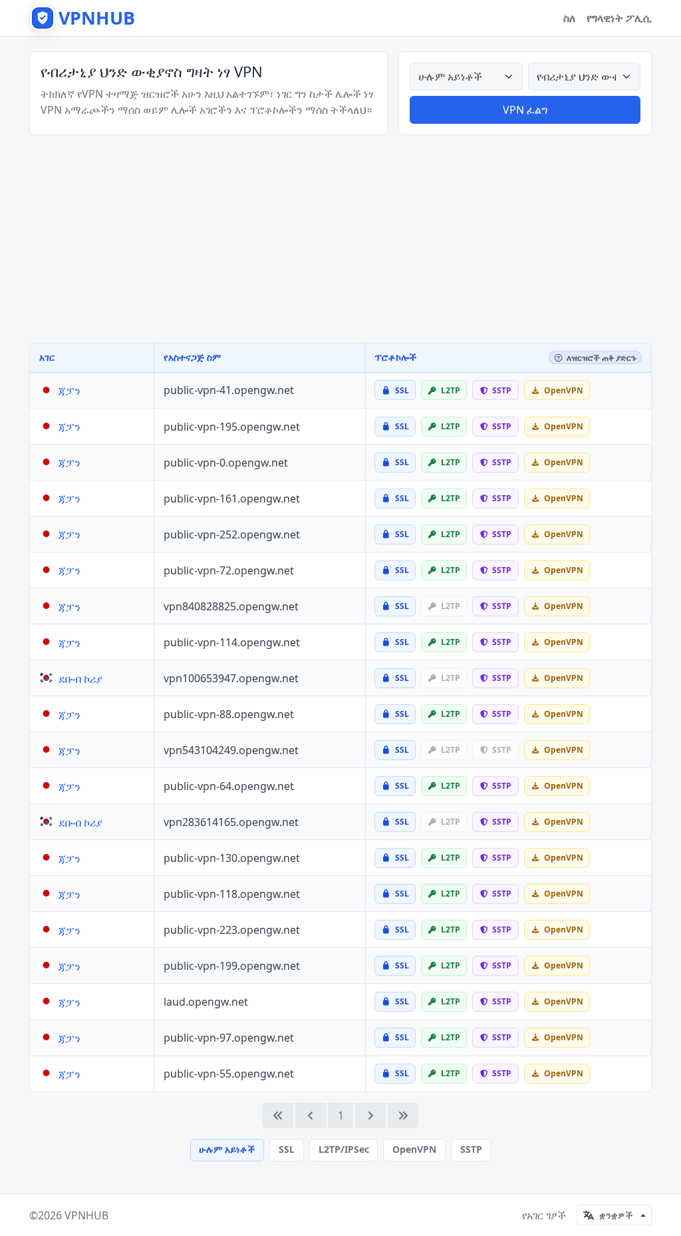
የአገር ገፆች (544, 1215)
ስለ (569, 18)
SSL (287, 1149)
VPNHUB (86, 1215)
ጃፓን (69, 390)
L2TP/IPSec (344, 1149)
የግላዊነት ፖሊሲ (619, 18)
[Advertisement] (340, 239)
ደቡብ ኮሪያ (80, 679)
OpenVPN (414, 1149)
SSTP (471, 1149)
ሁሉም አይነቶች (227, 1149)
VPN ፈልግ (525, 110)
